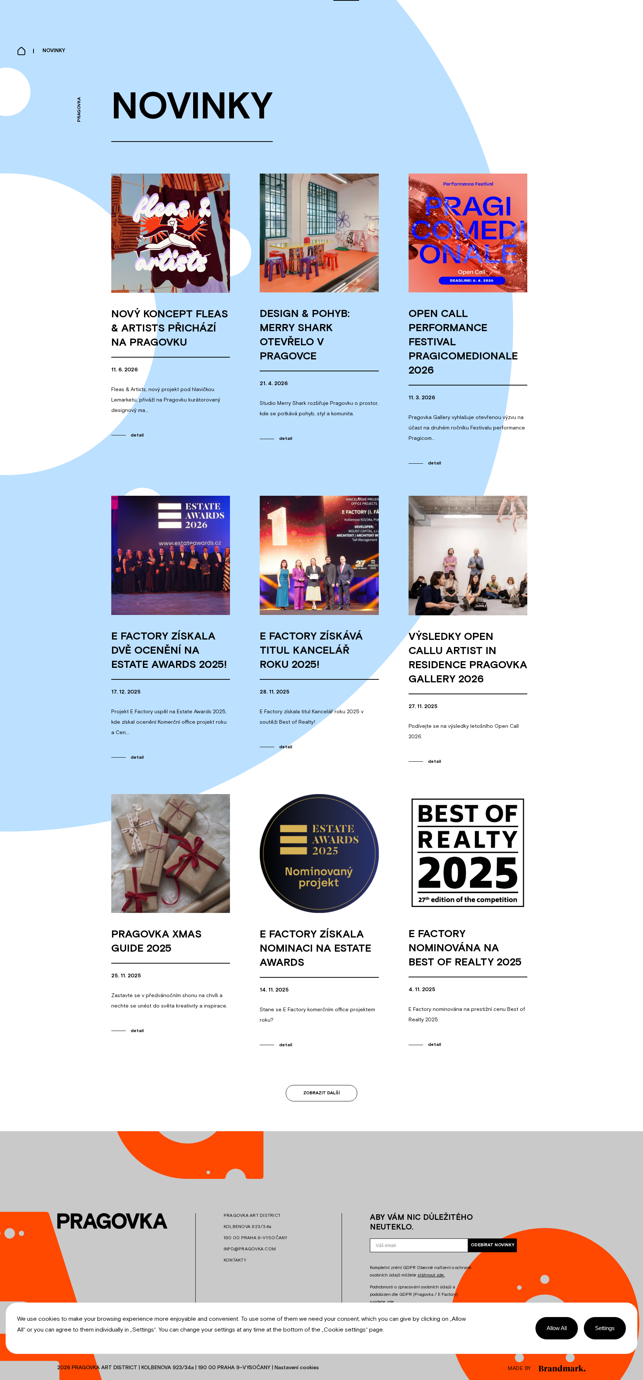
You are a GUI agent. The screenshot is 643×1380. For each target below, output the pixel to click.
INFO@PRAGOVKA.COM (250, 1249)
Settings (605, 1328)
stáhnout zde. (431, 1275)
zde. (391, 1302)
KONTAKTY (235, 1260)
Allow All (557, 1328)
